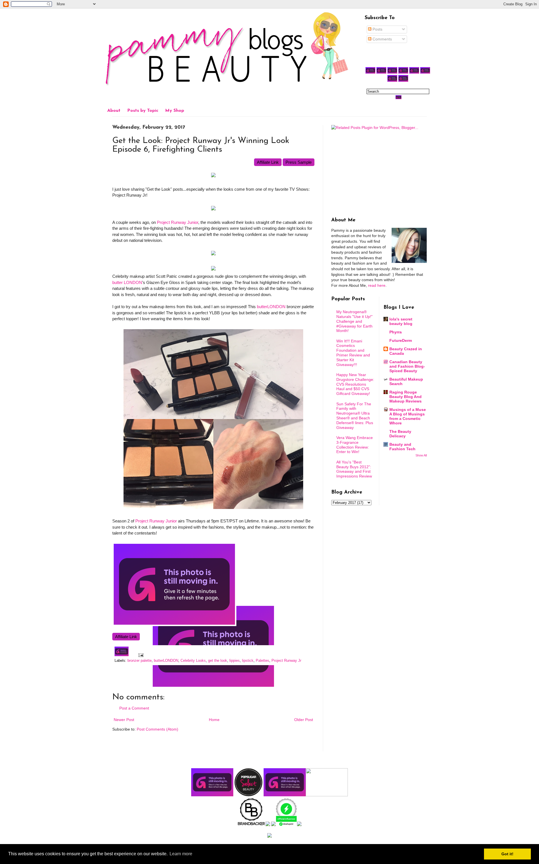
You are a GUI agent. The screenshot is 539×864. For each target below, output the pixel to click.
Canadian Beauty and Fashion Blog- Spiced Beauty (407, 366)
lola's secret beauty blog (400, 321)
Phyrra (395, 332)
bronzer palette (139, 661)
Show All (421, 455)
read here (376, 285)
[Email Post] (140, 655)
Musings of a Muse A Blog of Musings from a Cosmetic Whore (407, 416)
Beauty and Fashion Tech (402, 446)
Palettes (262, 661)
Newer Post (124, 719)
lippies (234, 661)
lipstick (247, 661)
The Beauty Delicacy (400, 433)
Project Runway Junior (177, 222)
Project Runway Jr (286, 661)
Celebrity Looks (193, 661)
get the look (217, 661)
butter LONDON (127, 282)
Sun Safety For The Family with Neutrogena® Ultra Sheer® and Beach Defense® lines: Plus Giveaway (354, 416)
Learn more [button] (181, 853)
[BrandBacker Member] (251, 824)
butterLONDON (271, 306)
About (113, 110)
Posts (376, 29)
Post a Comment (134, 708)
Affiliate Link (268, 162)
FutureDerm (400, 340)
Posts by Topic (142, 110)
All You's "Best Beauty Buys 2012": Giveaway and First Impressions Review (354, 469)
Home (214, 719)
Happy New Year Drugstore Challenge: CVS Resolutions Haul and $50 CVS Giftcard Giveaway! (355, 384)
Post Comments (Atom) (157, 729)
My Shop (174, 110)
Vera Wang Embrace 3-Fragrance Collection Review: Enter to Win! (354, 444)
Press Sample (299, 162)
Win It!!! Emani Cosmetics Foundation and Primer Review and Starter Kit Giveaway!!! (353, 353)
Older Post (303, 719)
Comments (381, 39)
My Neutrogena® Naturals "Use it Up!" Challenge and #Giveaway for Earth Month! (354, 321)
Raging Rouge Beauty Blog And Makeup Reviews (405, 396)
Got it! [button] (507, 854)
